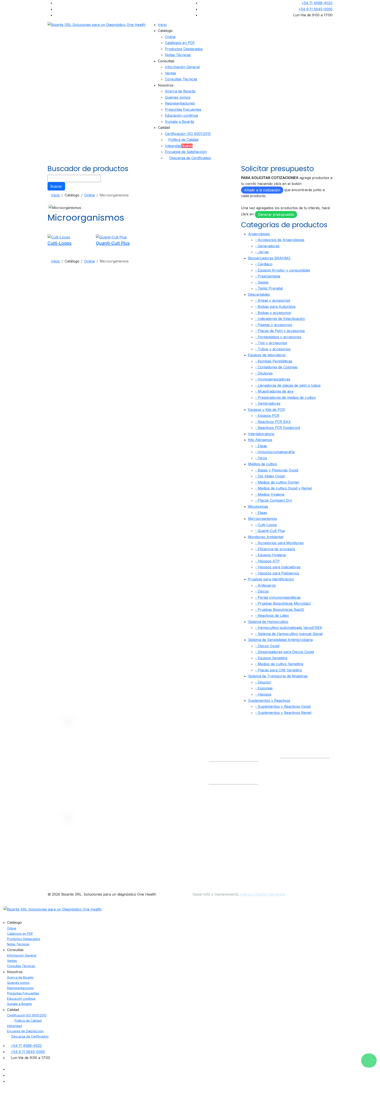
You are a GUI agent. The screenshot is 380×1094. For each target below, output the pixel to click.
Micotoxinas (258, 506)
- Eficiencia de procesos (275, 549)
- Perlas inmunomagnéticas (278, 597)
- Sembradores (267, 403)
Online (170, 37)
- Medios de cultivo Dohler (277, 482)
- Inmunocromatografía (274, 452)
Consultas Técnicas (181, 79)
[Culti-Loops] (59, 237)
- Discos (262, 591)
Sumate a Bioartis (179, 121)
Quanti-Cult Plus (113, 243)
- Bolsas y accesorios (273, 312)
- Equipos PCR (267, 415)
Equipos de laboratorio (267, 355)
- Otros (261, 458)
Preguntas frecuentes (183, 109)
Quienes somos (177, 97)
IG (308, 755)
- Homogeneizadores (272, 379)
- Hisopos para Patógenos (277, 573)
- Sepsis (262, 282)
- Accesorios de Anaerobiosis (279, 240)
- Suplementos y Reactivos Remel (283, 712)
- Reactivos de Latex (272, 615)
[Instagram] (56, 15)
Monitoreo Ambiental (265, 537)
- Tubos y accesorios (272, 349)
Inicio (162, 24)
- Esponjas (264, 688)
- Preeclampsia (267, 276)
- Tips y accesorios (271, 343)
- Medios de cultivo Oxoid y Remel (283, 488)
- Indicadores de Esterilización (280, 318)
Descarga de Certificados (190, 158)
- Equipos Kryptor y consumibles (282, 270)
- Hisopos (263, 694)
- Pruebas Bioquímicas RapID (279, 609)
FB (320, 755)
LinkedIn (291, 755)
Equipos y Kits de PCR (266, 409)
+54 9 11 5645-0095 (315, 9)
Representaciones (180, 103)
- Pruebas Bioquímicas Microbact (283, 603)
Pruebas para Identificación (271, 579)
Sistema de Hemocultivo (268, 621)
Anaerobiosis (259, 234)
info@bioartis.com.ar (226, 755)
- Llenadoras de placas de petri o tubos (288, 385)
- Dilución (263, 682)
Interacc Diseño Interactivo (262, 894)
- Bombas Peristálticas (273, 361)
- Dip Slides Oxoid (270, 476)
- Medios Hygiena (269, 494)
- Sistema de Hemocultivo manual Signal (289, 634)
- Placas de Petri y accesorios (280, 331)
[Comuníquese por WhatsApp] (369, 1060)
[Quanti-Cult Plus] (111, 237)
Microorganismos (262, 518)
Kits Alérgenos (260, 440)
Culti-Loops (59, 243)
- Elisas (261, 446)
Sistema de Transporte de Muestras (278, 676)
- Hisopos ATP (267, 561)
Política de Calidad (183, 139)
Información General (182, 67)
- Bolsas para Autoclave (275, 306)
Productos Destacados (184, 49)
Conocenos (170, 756)
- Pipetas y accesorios (273, 325)
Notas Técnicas (178, 55)
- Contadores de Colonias (276, 367)
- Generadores (267, 246)
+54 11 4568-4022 (316, 3)
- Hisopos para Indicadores (278, 567)
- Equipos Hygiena (270, 555)
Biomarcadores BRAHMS (269, 258)
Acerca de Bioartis (180, 91)
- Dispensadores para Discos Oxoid (284, 652)
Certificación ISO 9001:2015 (188, 133)
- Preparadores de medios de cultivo (285, 397)
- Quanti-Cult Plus (270, 531)
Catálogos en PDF (180, 43)
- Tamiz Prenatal (269, 288)
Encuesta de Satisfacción (186, 152)
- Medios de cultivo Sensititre (279, 664)
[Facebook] (56, 3)
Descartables (259, 294)
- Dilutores (264, 373)
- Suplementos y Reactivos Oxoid (283, 706)
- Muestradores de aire (274, 391)
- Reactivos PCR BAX (273, 421)
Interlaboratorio (261, 434)
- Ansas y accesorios (272, 300)
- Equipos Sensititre (271, 658)
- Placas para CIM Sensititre (278, 670)
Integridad (179, 146)
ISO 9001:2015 (173, 773)
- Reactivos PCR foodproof (277, 427)
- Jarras (262, 252)
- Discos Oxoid (267, 646)
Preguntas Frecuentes (23, 993)
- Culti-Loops (266, 525)
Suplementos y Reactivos (269, 700)
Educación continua (181, 115)
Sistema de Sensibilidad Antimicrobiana (280, 640)
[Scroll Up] (1, 1091)
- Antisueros (265, 585)
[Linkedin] (56, 9)
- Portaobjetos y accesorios (278, 337)
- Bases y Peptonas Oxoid (276, 470)
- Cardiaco (263, 264)
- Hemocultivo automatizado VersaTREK (288, 627)
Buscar (56, 186)
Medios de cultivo (262, 464)
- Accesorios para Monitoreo (279, 543)
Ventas (170, 73)
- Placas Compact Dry (273, 500)
